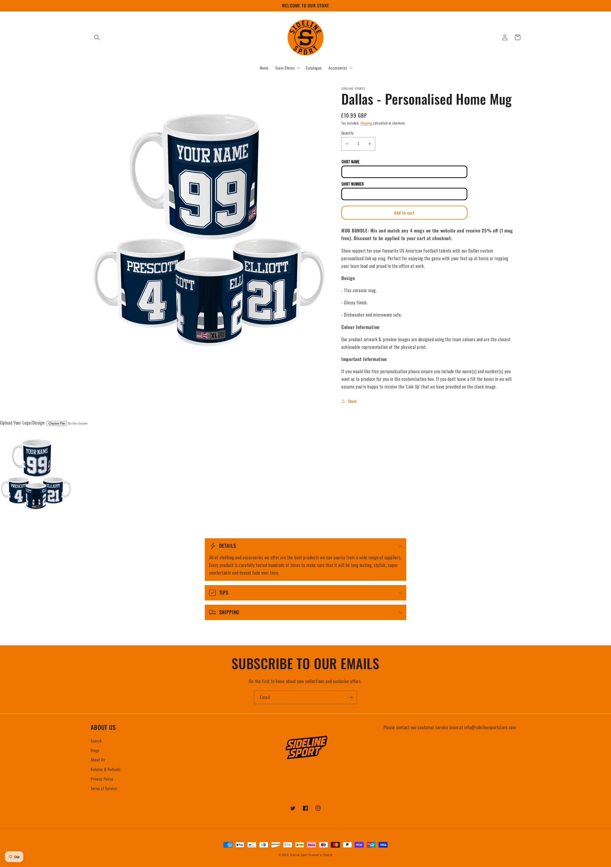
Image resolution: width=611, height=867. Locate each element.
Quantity (347, 132)
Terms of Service (104, 788)
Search (96, 741)
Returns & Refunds (105, 769)
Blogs (95, 750)
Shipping (366, 122)
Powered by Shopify (320, 855)
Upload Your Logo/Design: (22, 422)
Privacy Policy (102, 779)
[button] (97, 37)
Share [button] (352, 401)
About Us (98, 760)
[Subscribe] (350, 697)
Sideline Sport (299, 855)
